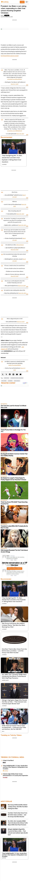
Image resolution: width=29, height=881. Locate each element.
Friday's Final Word (8, 760)
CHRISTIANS (6, 378)
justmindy (4, 164)
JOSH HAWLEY (17, 380)
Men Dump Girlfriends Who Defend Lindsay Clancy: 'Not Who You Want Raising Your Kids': (13, 625)
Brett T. (2, 15)
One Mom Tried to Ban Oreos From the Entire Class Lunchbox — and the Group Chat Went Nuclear (14, 650)
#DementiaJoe (20, 245)
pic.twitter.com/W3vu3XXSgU (14, 79)
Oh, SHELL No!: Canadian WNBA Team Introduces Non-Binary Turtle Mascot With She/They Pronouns (14, 676)
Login (22, 2)
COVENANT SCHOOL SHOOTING (17, 378)
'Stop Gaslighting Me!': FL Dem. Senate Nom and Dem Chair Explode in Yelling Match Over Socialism (13, 599)
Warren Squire (5, 680)
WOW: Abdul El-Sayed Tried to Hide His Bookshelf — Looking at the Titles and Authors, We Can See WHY (14, 727)
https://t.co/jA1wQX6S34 (14, 365)
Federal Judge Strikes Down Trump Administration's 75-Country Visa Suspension (15, 774)
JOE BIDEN (10, 380)
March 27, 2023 (14, 84)
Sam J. (3, 731)
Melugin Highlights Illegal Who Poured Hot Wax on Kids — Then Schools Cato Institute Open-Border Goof (14, 702)
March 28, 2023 (20, 133)
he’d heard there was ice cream (9, 55)
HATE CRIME (4, 380)
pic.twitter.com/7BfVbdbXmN (14, 131)
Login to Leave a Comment (14, 568)
